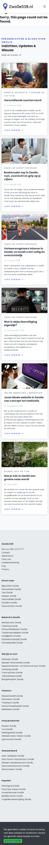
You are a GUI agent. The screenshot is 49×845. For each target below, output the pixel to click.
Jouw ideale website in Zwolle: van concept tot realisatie (24, 399)
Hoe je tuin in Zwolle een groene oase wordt (19, 477)
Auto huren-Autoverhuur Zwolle (18, 759)
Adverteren (7, 555)
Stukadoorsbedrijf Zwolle (14, 639)
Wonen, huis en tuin (16, 471)
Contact (6, 552)
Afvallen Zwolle (9, 602)
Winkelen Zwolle (10, 659)
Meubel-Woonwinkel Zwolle (16, 662)
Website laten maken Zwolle (16, 735)
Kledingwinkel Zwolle (12, 732)
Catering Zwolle (10, 625)
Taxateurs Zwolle (10, 702)
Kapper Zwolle (9, 595)
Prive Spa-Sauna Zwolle (14, 789)
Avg (3, 565)
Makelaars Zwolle (10, 709)
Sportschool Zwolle (11, 739)
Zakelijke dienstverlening (20, 168)
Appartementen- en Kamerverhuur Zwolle (23, 665)
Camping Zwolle (10, 669)
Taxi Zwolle (7, 592)
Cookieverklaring (10, 562)
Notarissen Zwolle (11, 699)
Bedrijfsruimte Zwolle (12, 795)
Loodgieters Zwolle (11, 635)
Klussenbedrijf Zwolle (12, 695)
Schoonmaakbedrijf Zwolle (15, 706)
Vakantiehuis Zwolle (12, 676)
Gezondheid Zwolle (11, 599)
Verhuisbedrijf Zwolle (12, 642)
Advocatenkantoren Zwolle (16, 765)
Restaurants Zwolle (11, 622)
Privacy (5, 569)
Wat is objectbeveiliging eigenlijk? (20, 323)
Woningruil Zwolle (10, 785)
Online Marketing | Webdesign (23, 393)
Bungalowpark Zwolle (12, 679)
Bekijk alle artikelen (10, 55)
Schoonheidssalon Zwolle (14, 629)
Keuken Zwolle (9, 725)
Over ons (6, 559)
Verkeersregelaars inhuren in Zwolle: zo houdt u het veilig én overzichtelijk (24, 252)
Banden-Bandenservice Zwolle (17, 762)
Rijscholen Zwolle (10, 585)
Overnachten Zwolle (12, 672)
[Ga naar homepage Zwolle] (17, 6)
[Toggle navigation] (44, 7)
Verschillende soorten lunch (23, 100)
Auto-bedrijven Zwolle (13, 755)
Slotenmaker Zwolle (12, 769)
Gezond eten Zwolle (12, 606)
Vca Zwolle (7, 729)
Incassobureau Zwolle (13, 792)
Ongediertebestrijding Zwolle (16, 799)
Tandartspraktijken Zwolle (15, 632)
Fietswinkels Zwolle (11, 589)
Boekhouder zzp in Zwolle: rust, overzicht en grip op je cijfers (22, 176)
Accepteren (13, 841)
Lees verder (12, 130)
